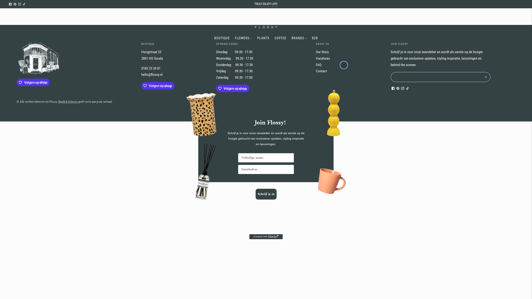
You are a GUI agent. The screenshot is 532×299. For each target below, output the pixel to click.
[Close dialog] (343, 65)
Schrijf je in (266, 194)
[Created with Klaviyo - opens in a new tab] (266, 236)
